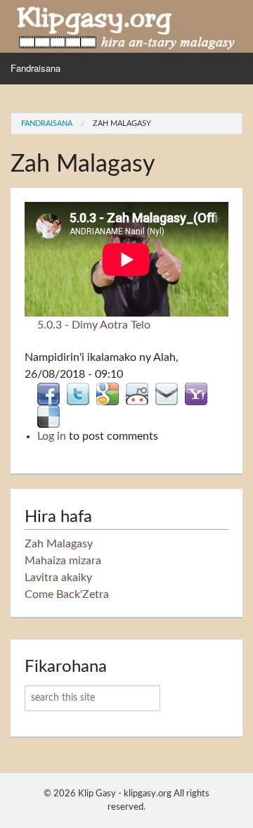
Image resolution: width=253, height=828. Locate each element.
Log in (51, 436)
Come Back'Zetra (67, 594)
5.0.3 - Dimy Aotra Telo (93, 325)
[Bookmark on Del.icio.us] (48, 415)
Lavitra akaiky (58, 577)
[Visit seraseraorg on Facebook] (48, 393)
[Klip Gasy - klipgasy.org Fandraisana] (126, 26)
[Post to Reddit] (137, 393)
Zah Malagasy (122, 123)
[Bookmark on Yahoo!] (196, 393)
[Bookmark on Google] (107, 393)
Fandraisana (35, 68)
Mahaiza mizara (63, 560)
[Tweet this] (78, 393)
